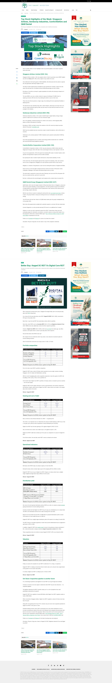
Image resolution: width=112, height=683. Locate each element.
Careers (33, 669)
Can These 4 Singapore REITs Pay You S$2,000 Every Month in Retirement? (44, 250)
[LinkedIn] (17, 78)
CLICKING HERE (57, 615)
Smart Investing (34, 10)
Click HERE (25, 215)
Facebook (31, 218)
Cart (76, 10)
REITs (22, 262)
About (27, 10)
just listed (49, 328)
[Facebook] (17, 72)
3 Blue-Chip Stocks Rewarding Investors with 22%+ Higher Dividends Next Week (27, 250)
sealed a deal (40, 527)
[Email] (17, 80)
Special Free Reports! (49, 10)
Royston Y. (26, 29)
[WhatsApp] (17, 83)
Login (73, 10)
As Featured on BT (58, 10)
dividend (63, 505)
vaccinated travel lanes (56, 193)
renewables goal (35, 127)
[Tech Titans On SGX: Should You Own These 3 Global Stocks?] (60, 243)
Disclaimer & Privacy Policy (43, 669)
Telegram (37, 218)
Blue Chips (23, 16)
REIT (29, 313)
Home (23, 10)
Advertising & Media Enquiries (58, 669)
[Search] (90, 10)
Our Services (66, 10)
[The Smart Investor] (40, 5)
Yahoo (23, 226)
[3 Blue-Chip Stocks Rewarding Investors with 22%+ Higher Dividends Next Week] (28, 243)
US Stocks (41, 10)
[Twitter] (17, 75)
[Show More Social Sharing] (47, 33)
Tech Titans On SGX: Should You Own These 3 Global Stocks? (60, 249)
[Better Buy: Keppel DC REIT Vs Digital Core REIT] (44, 308)
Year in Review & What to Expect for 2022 (55, 213)
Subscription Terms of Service (73, 669)
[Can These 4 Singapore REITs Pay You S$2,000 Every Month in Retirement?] (44, 243)
